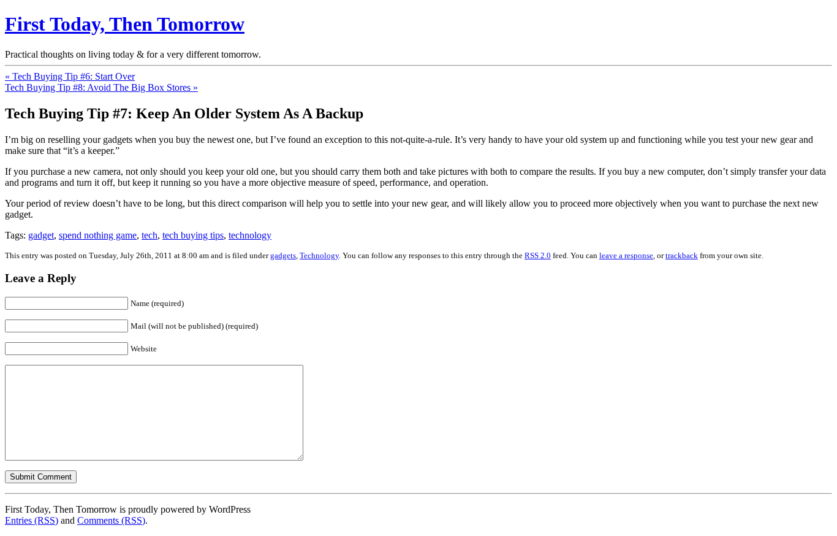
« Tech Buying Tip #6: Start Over (70, 76)
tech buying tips (193, 235)
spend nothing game (98, 235)
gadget (41, 235)
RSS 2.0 (538, 255)
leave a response (626, 255)
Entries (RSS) (31, 520)
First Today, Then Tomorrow (124, 24)
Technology (319, 255)
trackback (681, 255)
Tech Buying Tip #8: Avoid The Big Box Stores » (101, 87)
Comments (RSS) (111, 520)
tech (149, 235)
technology (250, 235)
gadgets (283, 255)
